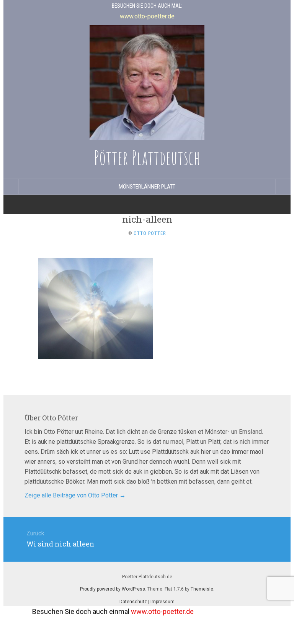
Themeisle (202, 589)
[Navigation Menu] (283, 186)
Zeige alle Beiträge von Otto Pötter (75, 495)
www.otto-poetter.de (152, 611)
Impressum (162, 601)
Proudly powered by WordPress (112, 589)
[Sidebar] (11, 186)
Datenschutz (133, 601)
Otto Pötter (150, 233)
